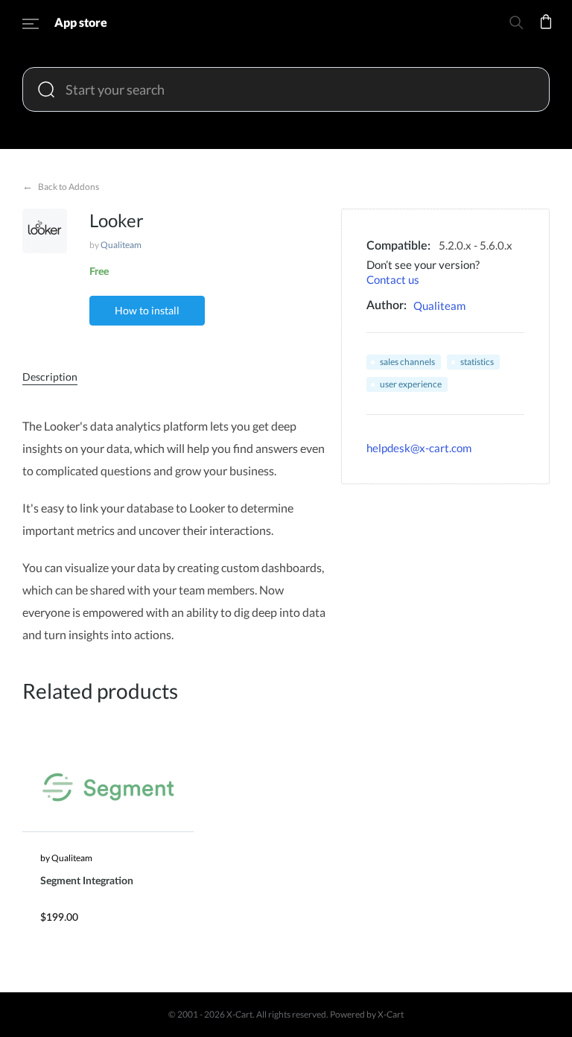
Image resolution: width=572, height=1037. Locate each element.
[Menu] (30, 26)
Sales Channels (407, 361)
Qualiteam (121, 244)
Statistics (477, 361)
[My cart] (546, 31)
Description (49, 376)
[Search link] (516, 25)
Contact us (392, 279)
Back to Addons (60, 186)
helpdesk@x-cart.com (418, 447)
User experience (411, 384)
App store (80, 22)
